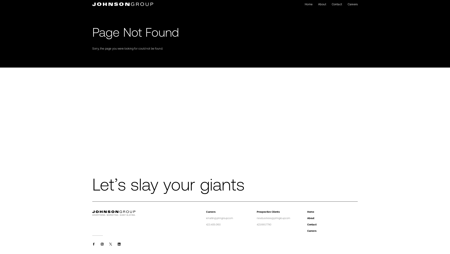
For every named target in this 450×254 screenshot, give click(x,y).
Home (310, 211)
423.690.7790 (264, 224)
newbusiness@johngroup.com (273, 218)
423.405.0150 (213, 224)
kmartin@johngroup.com (219, 218)
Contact (312, 224)
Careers (311, 230)
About (310, 218)
